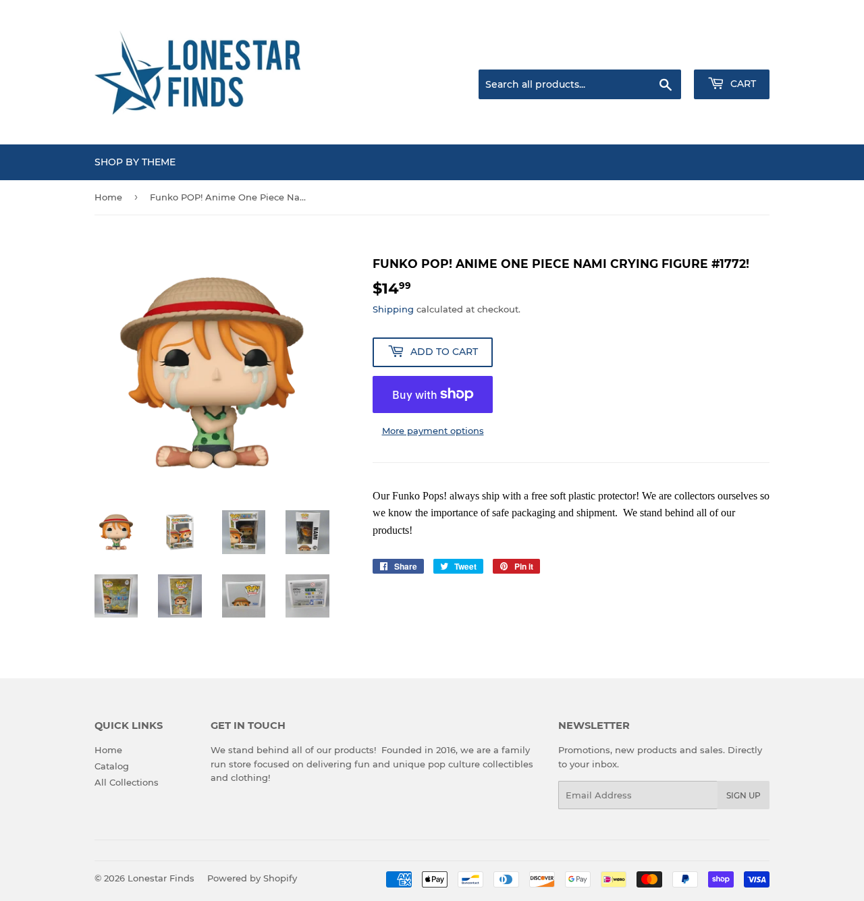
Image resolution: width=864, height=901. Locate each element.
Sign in (662, 52)
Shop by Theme (135, 162)
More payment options (433, 430)
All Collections (126, 782)
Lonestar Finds (161, 878)
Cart (742, 84)
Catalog (111, 766)
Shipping (393, 309)
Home (108, 197)
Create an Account (732, 52)
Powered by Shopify (252, 878)
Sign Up (743, 795)
